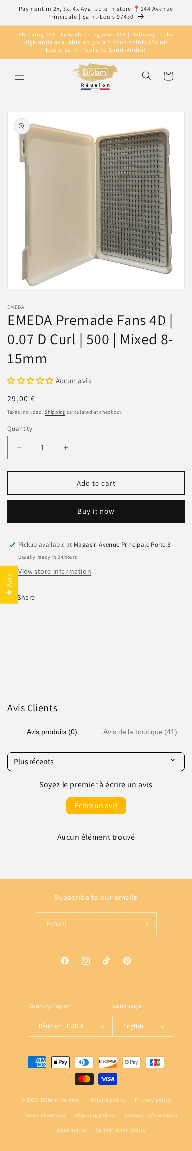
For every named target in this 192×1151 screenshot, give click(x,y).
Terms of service (44, 1115)
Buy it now (96, 511)
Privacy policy (153, 1099)
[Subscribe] (145, 923)
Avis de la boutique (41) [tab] (140, 732)
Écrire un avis (96, 805)
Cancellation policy (121, 1129)
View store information (54, 571)
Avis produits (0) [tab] (52, 732)
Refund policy (108, 1099)
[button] (20, 76)
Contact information (150, 1115)
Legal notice (71, 1129)
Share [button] (26, 597)
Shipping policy (94, 1115)
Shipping (55, 412)
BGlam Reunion (60, 1099)
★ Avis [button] (9, 585)
